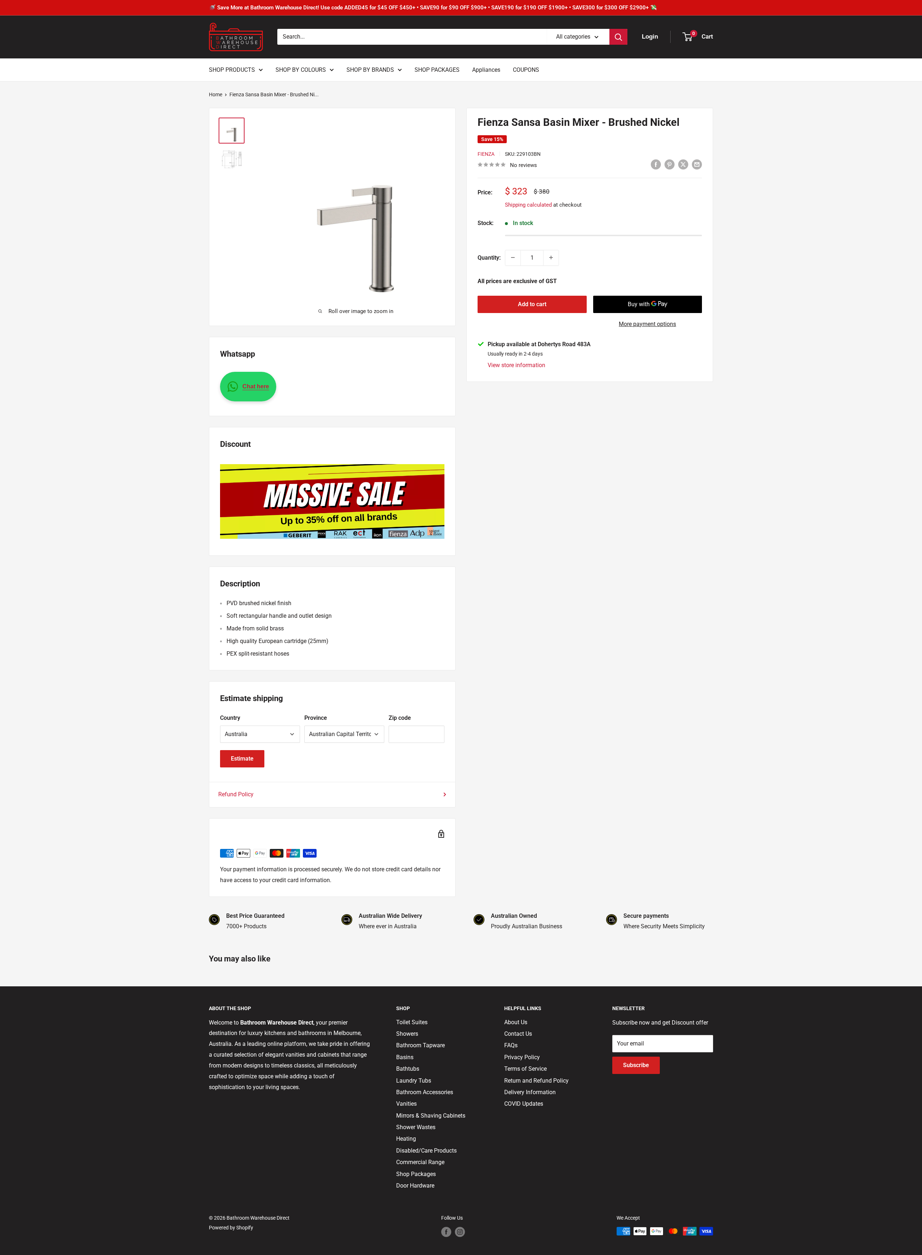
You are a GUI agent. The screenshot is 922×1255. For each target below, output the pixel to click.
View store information (516, 364)
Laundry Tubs (413, 1080)
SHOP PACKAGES (437, 69)
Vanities (406, 1103)
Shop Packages (416, 1174)
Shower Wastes (415, 1127)
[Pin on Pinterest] (669, 164)
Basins (404, 1057)
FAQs (511, 1045)
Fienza (486, 154)
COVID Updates (523, 1103)
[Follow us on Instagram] (460, 1232)
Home (215, 94)
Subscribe (636, 1065)
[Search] (618, 37)
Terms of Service (525, 1068)
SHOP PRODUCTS (232, 69)
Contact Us (518, 1033)
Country (230, 717)
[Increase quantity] (551, 257)
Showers (407, 1033)
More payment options (647, 323)
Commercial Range (420, 1162)
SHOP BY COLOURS (301, 69)
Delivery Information (530, 1092)
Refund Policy (236, 794)
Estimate (242, 758)
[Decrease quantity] (512, 257)
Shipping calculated (528, 204)
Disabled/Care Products (426, 1150)
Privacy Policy (522, 1057)
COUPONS (526, 69)
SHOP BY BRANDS (370, 69)
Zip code (400, 717)
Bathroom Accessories (424, 1092)
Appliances (486, 69)
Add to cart (532, 303)
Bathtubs (407, 1068)
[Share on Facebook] (656, 164)
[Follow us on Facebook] (446, 1232)
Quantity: (489, 257)
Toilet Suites (412, 1022)
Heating (406, 1138)
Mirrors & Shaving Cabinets (430, 1115)
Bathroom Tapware (420, 1045)
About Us (515, 1022)
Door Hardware (415, 1185)
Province (315, 717)
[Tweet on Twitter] (683, 164)
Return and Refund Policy (536, 1080)
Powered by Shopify (231, 1227)
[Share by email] (697, 164)
